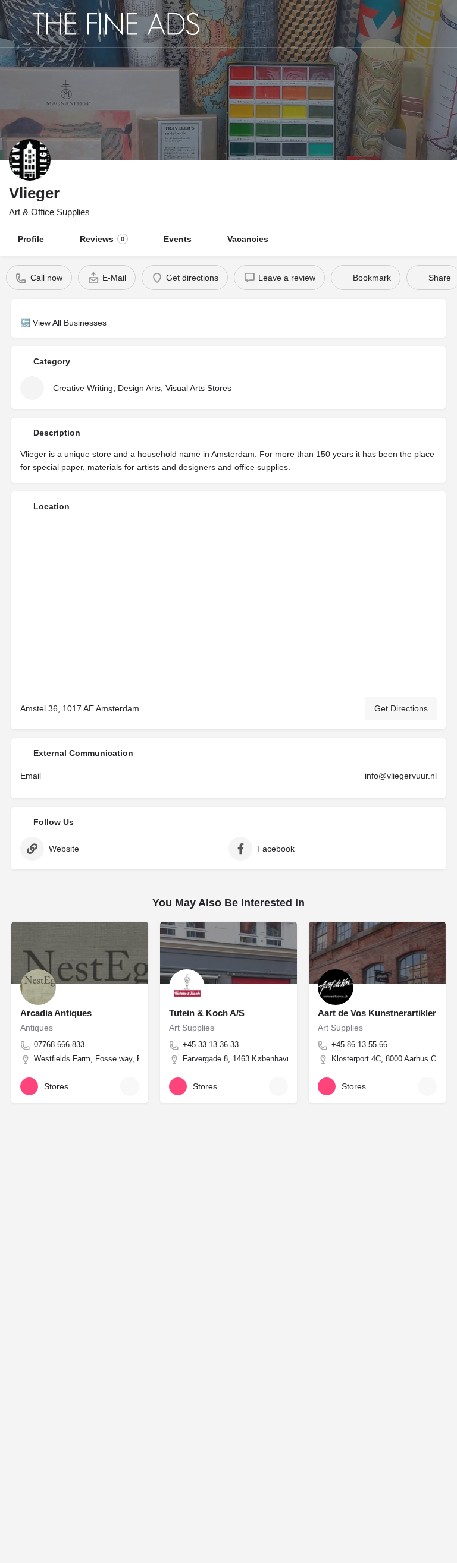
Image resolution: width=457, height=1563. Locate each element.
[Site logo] (118, 24)
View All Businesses (70, 322)
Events (178, 239)
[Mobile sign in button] (439, 23)
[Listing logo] (30, 160)
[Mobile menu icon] (18, 24)
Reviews (102, 239)
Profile (31, 239)
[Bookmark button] (129, 1086)
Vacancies (247, 239)
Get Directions (401, 708)
